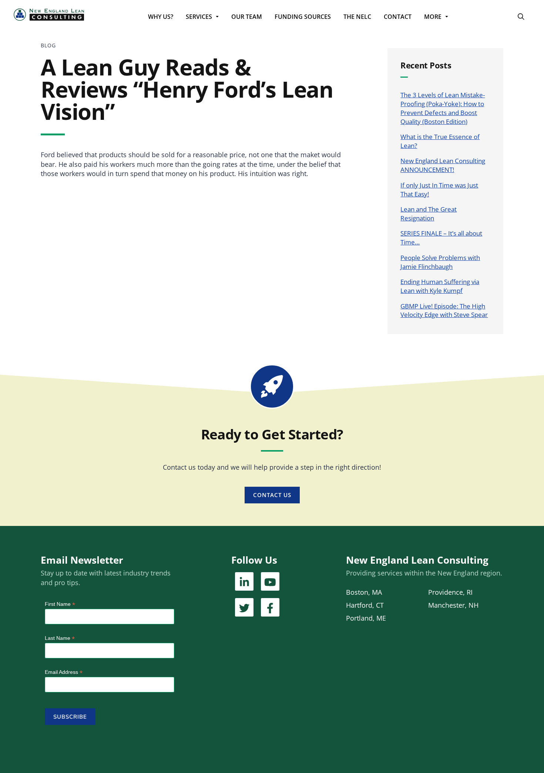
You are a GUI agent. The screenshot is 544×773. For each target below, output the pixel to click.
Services (199, 17)
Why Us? (160, 17)
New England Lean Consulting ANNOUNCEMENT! (442, 165)
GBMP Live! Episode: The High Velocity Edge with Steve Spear (444, 310)
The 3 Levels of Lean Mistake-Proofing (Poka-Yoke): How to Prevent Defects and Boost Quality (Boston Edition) (442, 108)
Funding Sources (303, 17)
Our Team (246, 17)
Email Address (64, 672)
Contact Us (272, 495)
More (432, 17)
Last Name (60, 638)
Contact (398, 17)
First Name (60, 604)
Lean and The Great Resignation (428, 213)
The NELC (357, 17)
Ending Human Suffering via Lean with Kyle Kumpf (439, 286)
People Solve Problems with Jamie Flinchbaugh (440, 262)
